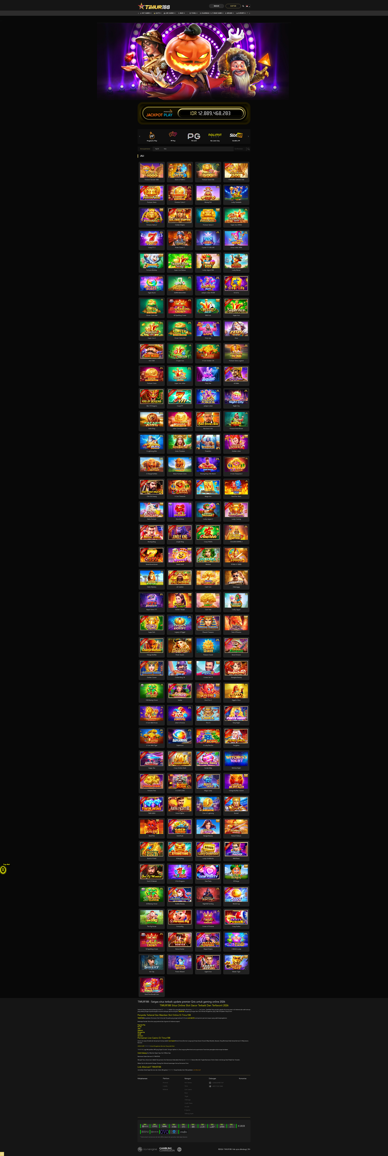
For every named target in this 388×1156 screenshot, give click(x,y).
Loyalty (165, 1086)
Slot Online (195, 1009)
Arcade (229, 13)
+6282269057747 (218, 1083)
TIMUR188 (147, 1046)
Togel (193, 13)
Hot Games (146, 13)
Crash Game (217, 13)
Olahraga (205, 13)
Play (168, 115)
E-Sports (241, 13)
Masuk (216, 6)
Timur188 (166, 1009)
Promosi (165, 1082)
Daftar (233, 6)
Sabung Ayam (189, 1113)
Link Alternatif (197, 1070)
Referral (165, 1089)
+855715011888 (217, 1086)
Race (181, 13)
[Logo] (154, 6)
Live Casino (170, 13)
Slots (158, 13)
